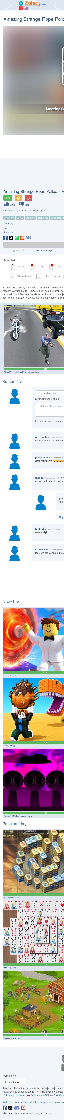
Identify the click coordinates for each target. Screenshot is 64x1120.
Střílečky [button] (30, 217)
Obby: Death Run (10, 675)
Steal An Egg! (9, 745)
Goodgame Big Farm (12, 1037)
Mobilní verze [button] (15, 1082)
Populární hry (15, 824)
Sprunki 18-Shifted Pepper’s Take (17, 815)
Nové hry (11, 602)
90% (7, 198)
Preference (46, 1102)
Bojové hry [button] (43, 217)
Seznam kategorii (16, 1095)
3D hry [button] (20, 217)
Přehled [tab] (20, 250)
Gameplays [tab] (45, 250)
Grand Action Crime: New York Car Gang (21, 371)
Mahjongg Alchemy (11, 897)
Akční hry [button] (9, 217)
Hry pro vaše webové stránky (22, 1102)
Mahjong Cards (9, 967)
